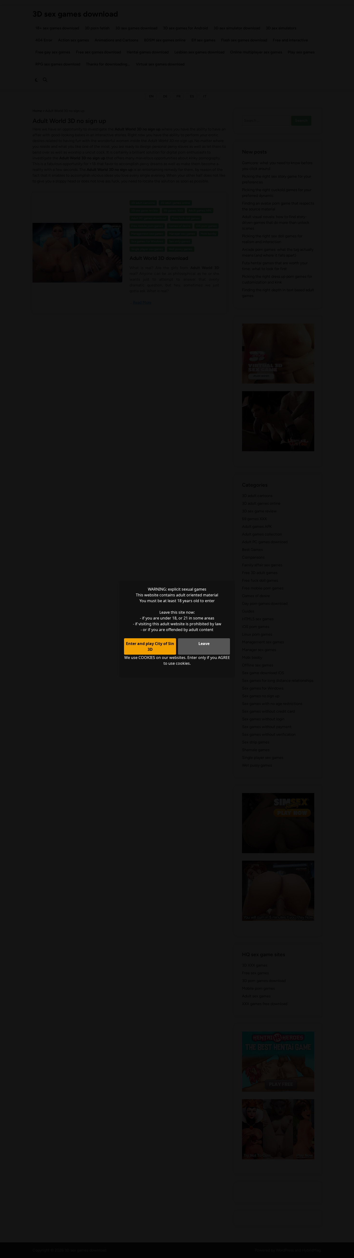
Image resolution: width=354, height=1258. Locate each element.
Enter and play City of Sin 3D (150, 646)
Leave (204, 643)
